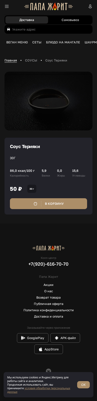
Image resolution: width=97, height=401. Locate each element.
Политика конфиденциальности (48, 310)
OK (83, 384)
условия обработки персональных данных (38, 390)
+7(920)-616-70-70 (48, 264)
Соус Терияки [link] (56, 60)
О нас (48, 291)
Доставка (26, 20)
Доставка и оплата (48, 316)
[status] (48, 384)
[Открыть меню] (7, 6)
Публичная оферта (48, 304)
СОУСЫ (31, 60)
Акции (48, 285)
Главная (11, 60)
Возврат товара (48, 297)
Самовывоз (70, 20)
